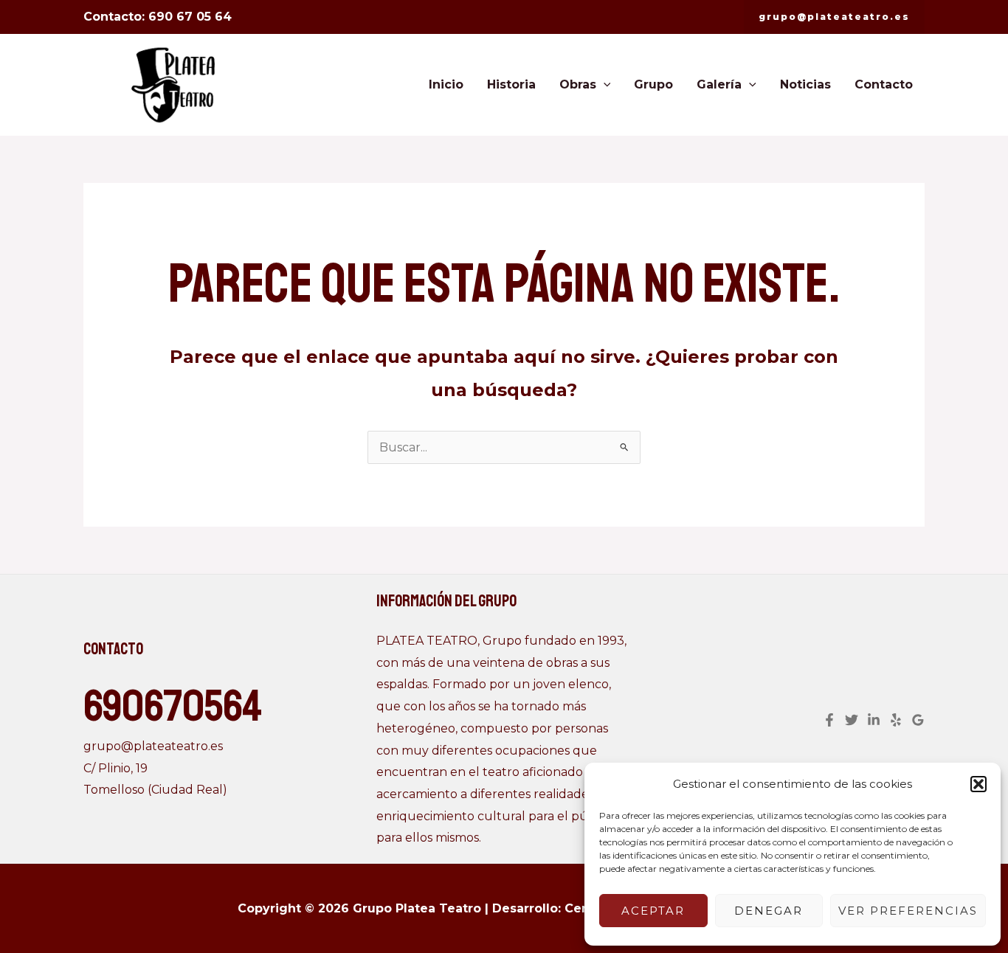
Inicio (446, 84)
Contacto (884, 84)
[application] (603, 85)
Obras (577, 84)
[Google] (918, 720)
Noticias (805, 84)
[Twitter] (851, 720)
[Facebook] (829, 720)
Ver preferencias (908, 911)
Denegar (768, 911)
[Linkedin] (873, 720)
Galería (719, 84)
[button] (978, 784)
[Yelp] (895, 720)
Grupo (653, 84)
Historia (511, 84)
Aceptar (653, 911)
